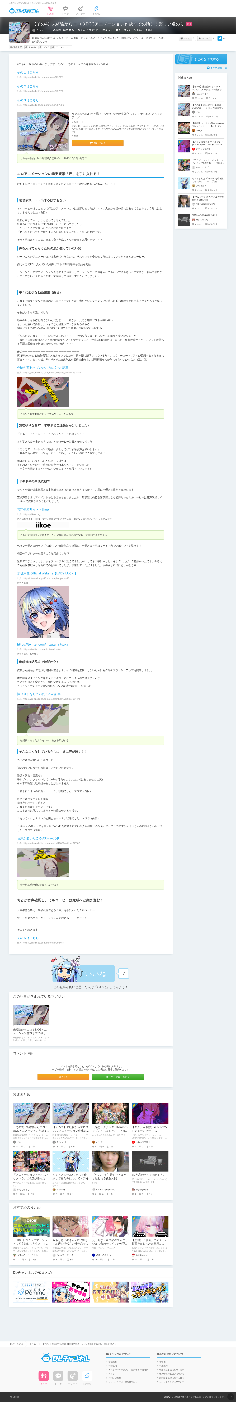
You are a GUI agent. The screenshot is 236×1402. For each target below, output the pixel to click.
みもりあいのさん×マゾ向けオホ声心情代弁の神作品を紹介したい (70, 1243)
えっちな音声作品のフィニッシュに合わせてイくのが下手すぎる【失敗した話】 (110, 1243)
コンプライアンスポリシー (171, 1381)
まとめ (33, 1344)
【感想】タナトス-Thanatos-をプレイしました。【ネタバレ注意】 (110, 1130)
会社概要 (112, 1361)
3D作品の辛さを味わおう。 (149, 1174)
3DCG (46, 47)
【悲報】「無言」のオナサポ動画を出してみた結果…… (150, 1241)
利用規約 (112, 1365)
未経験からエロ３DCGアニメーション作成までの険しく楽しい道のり (30, 1033)
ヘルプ (111, 1373)
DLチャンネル (24, 10)
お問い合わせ (114, 1377)
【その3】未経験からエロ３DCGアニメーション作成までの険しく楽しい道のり (31, 1130)
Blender (33, 47)
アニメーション (63, 47)
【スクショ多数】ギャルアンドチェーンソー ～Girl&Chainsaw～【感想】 (150, 1130)
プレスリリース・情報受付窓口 (123, 1381)
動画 (150, 30)
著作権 (162, 1361)
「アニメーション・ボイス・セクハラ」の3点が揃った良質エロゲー (31, 1178)
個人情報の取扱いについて (171, 1373)
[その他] (224, 38)
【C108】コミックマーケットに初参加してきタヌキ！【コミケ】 (30, 1243)
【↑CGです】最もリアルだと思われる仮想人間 (109, 1176)
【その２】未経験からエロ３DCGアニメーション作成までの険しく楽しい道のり (71, 1130)
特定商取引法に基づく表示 (171, 1369)
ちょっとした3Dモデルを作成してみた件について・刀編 (70, 1176)
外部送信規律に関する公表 (171, 1377)
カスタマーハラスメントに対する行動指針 (128, 1369)
